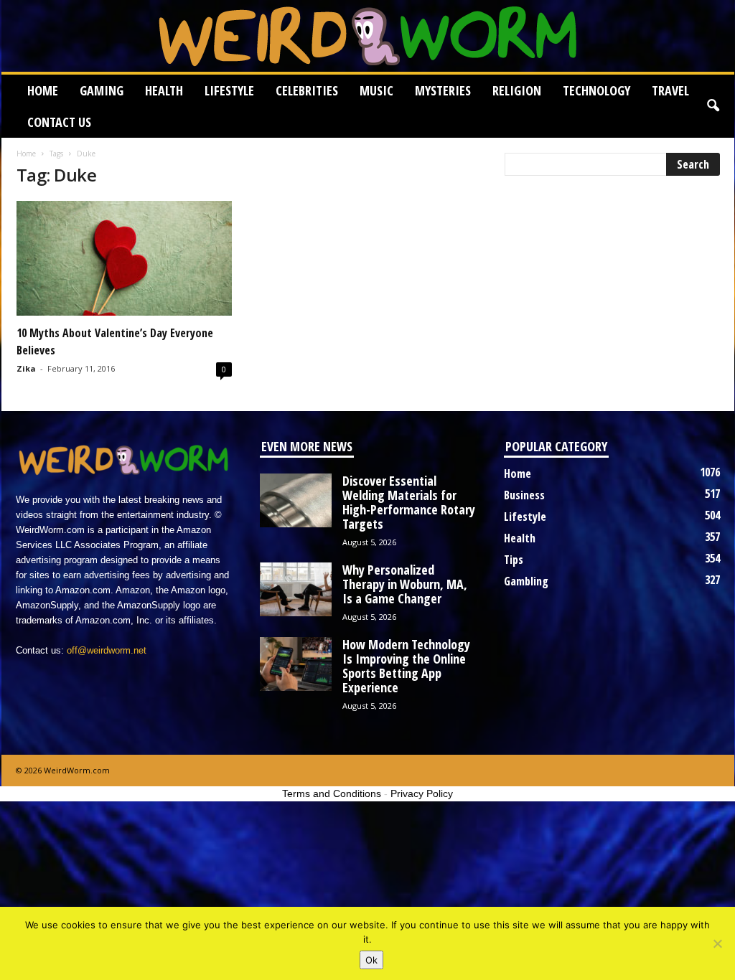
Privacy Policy (421, 793)
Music (376, 90)
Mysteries (443, 90)
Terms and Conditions (331, 793)
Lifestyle (229, 90)
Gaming (101, 90)
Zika (26, 368)
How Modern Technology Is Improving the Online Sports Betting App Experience (406, 666)
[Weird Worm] (367, 36)
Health (164, 90)
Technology (596, 90)
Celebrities (307, 90)
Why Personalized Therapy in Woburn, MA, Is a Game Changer (404, 584)
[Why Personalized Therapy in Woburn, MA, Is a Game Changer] (296, 589)
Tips (513, 559)
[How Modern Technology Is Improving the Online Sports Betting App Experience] (296, 664)
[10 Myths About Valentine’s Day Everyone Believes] (124, 258)
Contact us (59, 122)
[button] (713, 106)
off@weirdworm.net (106, 650)
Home (42, 90)
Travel (670, 90)
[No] (717, 943)
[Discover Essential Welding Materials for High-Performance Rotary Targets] (296, 500)
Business (524, 495)
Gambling (526, 581)
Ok (371, 960)
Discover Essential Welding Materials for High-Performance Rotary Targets (408, 502)
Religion (516, 90)
